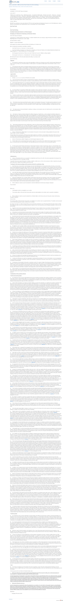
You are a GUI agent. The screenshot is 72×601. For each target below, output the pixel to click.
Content (54, 1)
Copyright (10, 6)
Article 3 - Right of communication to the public (25, 6)
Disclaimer (10, 599)
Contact (58, 1)
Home (45, 1)
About (50, 1)
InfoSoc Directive (15, 6)
